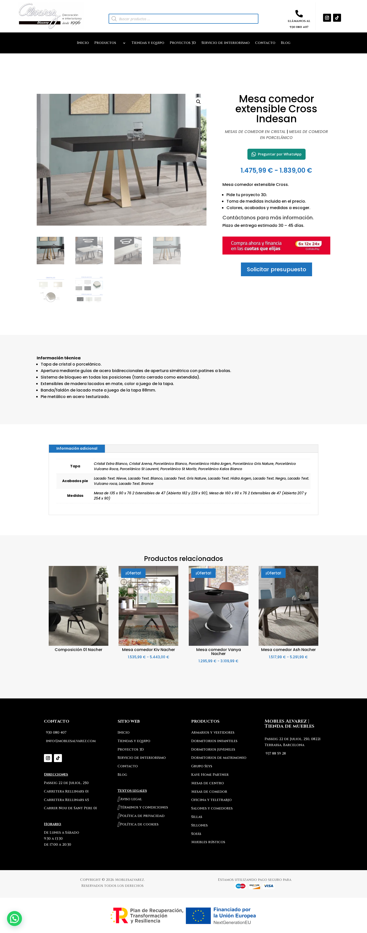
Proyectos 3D (183, 43)
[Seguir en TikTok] (337, 18)
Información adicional (76, 448)
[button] (198, 101)
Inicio (83, 43)
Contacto (265, 43)
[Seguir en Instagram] (327, 18)
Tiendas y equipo (148, 43)
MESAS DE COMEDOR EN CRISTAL (255, 131)
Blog (285, 43)
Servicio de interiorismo (225, 43)
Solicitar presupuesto (276, 269)
